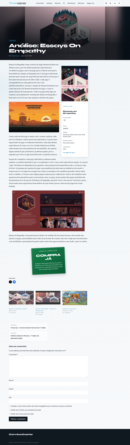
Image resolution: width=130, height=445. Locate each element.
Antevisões (40, 3)
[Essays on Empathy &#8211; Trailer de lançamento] (48, 298)
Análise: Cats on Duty (69, 309)
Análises (49, 3)
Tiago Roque (15, 56)
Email (11, 389)
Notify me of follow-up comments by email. (26, 410)
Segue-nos (90, 3)
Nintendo (81, 3)
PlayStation (71, 3)
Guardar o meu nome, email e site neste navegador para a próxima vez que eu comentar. (41, 406)
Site (10, 397)
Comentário (13, 354)
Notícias (58, 3)
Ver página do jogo (69, 152)
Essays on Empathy (70, 112)
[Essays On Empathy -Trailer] (21, 298)
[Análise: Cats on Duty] (74, 298)
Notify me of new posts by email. (22, 414)
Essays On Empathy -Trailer (18, 309)
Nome (11, 380)
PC (64, 3)
